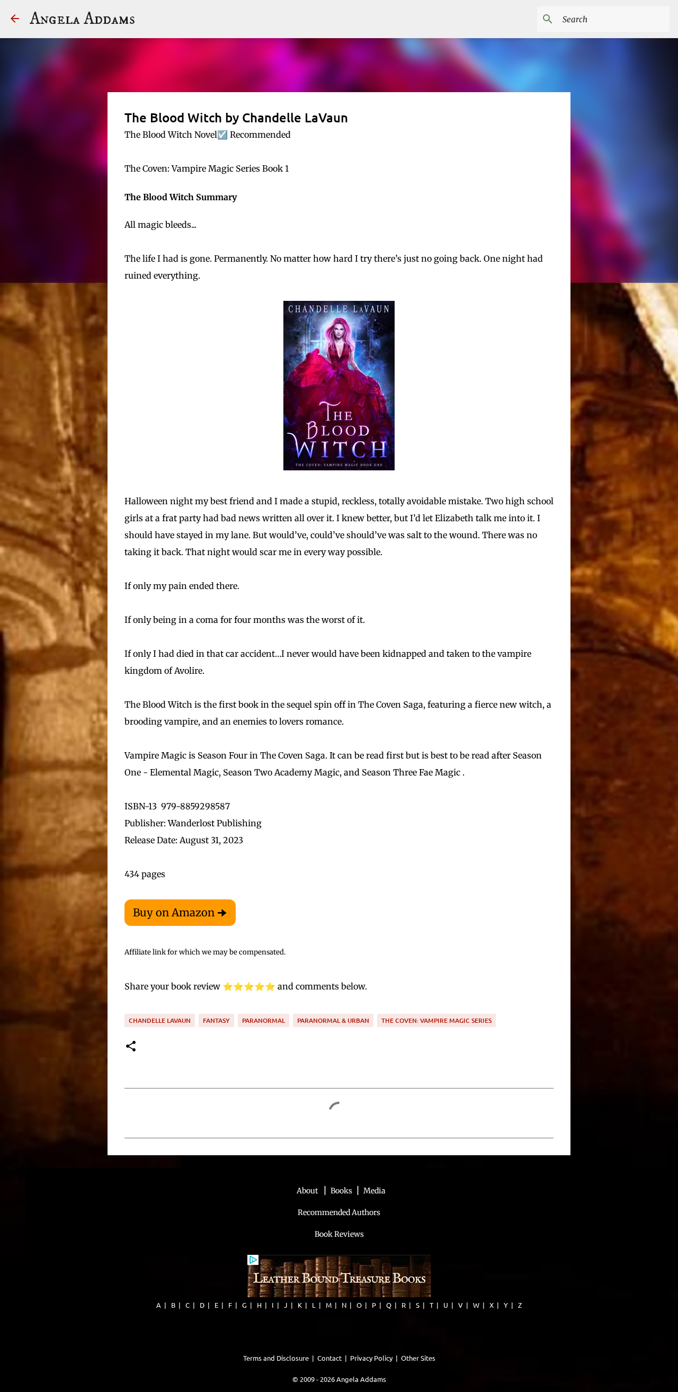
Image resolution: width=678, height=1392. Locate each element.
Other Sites (418, 1357)
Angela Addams (82, 19)
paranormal (263, 1020)
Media (374, 1190)
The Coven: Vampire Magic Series (436, 1020)
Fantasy (216, 1020)
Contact (329, 1357)
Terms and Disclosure (276, 1357)
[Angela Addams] (14, 19)
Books (341, 1190)
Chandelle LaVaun (160, 1020)
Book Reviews (339, 1234)
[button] (130, 1047)
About (308, 1190)
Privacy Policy (371, 1357)
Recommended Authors (339, 1212)
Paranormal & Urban (333, 1020)
